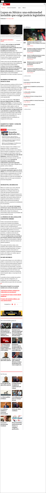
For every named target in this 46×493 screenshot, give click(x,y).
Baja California (27, 83)
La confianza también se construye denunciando (4, 411)
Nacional (3, 7)
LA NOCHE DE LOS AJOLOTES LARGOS (6, 384)
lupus (19, 7)
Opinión (26, 106)
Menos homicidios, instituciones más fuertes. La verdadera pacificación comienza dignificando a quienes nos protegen (17, 426)
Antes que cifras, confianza (16, 409)
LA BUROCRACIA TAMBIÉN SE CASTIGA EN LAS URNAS (16, 386)
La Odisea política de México (5, 397)
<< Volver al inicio (27, 75)
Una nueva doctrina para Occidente (4, 424)
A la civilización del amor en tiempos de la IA (17, 398)
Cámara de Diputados (11, 7)
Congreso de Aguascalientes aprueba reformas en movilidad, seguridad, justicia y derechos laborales (36, 70)
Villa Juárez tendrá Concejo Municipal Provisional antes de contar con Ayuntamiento (35, 63)
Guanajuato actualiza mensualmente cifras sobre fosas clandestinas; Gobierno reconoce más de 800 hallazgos (36, 50)
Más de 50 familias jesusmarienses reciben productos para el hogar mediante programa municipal (36, 56)
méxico (24, 7)
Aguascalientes (27, 93)
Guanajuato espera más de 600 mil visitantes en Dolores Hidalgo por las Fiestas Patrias (36, 43)
